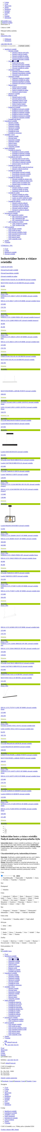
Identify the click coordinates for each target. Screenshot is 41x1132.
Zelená (11, 904)
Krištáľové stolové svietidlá (20, 114)
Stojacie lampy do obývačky (20, 163)
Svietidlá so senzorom (15, 133)
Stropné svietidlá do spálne (20, 56)
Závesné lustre (12, 138)
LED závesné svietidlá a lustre (17, 232)
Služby (7, 7)
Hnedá (36, 898)
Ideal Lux (13, 941)
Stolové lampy (12, 85)
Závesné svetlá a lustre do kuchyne (22, 167)
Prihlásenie (8, 39)
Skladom (5, 889)
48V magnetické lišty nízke (20, 220)
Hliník (30, 898)
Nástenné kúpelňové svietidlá (21, 81)
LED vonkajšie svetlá (14, 239)
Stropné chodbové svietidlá (20, 187)
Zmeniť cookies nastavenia (9, 1078)
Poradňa (7, 12)
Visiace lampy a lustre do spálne (21, 199)
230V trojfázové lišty (18, 225)
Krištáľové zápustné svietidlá (21, 117)
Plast (38, 932)
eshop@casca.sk (12, 1042)
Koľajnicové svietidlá (11, 213)
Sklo (10, 934)
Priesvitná (21, 902)
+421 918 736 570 (6, 44)
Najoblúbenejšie (8, 878)
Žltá (23, 904)
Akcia (36, 878)
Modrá (29, 900)
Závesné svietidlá (13, 61)
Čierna (9, 898)
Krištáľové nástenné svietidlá (21, 112)
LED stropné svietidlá (15, 228)
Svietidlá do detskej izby (15, 177)
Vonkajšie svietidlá (14, 146)
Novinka (6, 880)
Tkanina (17, 934)
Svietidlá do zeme (13, 131)
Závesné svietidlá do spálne (20, 68)
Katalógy (7, 11)
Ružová (29, 902)
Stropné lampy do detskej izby (21, 184)
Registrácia (8, 41)
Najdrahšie (29, 878)
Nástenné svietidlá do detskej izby (22, 181)
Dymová (23, 898)
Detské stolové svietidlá (19, 88)
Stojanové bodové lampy (19, 105)
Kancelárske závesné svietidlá (21, 172)
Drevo (15, 898)
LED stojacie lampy (14, 235)
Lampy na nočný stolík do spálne (22, 198)
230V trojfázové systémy (15, 222)
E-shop (7, 2)
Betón (5, 932)
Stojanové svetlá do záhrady (20, 210)
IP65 (9, 926)
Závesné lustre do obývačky (20, 158)
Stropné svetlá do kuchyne (20, 169)
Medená (23, 900)
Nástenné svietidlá (13, 76)
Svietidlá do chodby (14, 186)
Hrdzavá (6, 900)
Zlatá (18, 904)
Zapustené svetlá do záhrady (20, 206)
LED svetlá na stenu (14, 230)
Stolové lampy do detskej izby (21, 182)
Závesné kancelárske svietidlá (21, 66)
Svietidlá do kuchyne (14, 165)
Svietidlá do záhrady (14, 201)
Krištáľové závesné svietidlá (20, 109)
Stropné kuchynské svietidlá (20, 59)
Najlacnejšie (19, 878)
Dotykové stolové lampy (19, 92)
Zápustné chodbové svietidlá (20, 71)
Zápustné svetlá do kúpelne (20, 75)
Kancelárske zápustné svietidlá (21, 174)
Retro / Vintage (15, 912)
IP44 (4, 926)
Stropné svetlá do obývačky (20, 52)
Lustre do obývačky (18, 63)
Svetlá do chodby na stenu (20, 189)
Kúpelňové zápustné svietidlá (21, 155)
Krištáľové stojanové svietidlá (21, 116)
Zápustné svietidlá (13, 124)
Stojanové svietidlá (14, 93)
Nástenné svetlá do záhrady (20, 205)
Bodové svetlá (12, 95)
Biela (21, 896)
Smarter (24, 943)
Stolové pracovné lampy (19, 87)
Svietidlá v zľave (10, 134)
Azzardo (5, 941)
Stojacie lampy (12, 145)
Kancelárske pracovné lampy (21, 175)
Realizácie (8, 9)
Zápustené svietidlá (14, 69)
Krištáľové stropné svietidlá (20, 110)
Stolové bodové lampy (19, 104)
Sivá (35, 902)
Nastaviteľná (7, 919)
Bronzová (28, 896)
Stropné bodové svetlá (19, 97)
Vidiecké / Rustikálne (28, 912)
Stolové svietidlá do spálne (20, 90)
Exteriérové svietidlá (11, 121)
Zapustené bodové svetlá (19, 100)
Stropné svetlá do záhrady (20, 203)
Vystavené (22, 880)
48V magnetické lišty (18, 218)
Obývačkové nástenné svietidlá (21, 162)
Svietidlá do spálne (14, 193)
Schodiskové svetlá (14, 211)
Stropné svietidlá (13, 51)
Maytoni (35, 941)
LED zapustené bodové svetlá (17, 234)
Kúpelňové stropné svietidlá (20, 152)
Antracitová (6, 896)
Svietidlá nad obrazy (14, 119)
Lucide (27, 941)
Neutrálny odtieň (18, 919)
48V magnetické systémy (16, 215)
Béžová (15, 896)
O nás (6, 4)
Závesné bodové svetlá (19, 99)
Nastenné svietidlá (13, 126)
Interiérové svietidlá (10, 49)
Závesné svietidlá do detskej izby (22, 179)
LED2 (21, 941)
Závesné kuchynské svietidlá (20, 64)
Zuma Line (32, 943)
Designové (6, 910)
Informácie (8, 18)
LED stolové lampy (14, 237)
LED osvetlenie (9, 227)
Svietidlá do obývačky (15, 157)
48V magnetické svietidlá (19, 216)
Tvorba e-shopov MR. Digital (10, 1129)
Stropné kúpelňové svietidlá (20, 58)
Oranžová (12, 902)
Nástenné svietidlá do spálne (20, 80)
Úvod (6, 249)
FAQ (6, 14)
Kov (25, 932)
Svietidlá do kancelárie (15, 170)
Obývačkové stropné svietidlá (21, 160)
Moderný (23, 910)
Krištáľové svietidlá (14, 107)
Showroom (8, 6)
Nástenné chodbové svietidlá (20, 78)
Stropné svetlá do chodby (19, 54)
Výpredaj (7, 242)
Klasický (15, 910)
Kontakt (7, 16)
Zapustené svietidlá (14, 140)
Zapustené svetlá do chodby (20, 191)
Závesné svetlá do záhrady (20, 208)
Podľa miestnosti (10, 148)
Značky (7, 240)
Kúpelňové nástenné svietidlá (21, 153)
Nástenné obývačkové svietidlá (21, 83)
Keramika (18, 932)
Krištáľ (31, 932)
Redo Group (15, 943)
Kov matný (14, 900)
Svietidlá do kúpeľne (14, 150)
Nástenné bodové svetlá (19, 102)
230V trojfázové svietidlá (19, 223)
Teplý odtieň (30, 919)
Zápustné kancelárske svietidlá (21, 73)
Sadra (5, 934)
